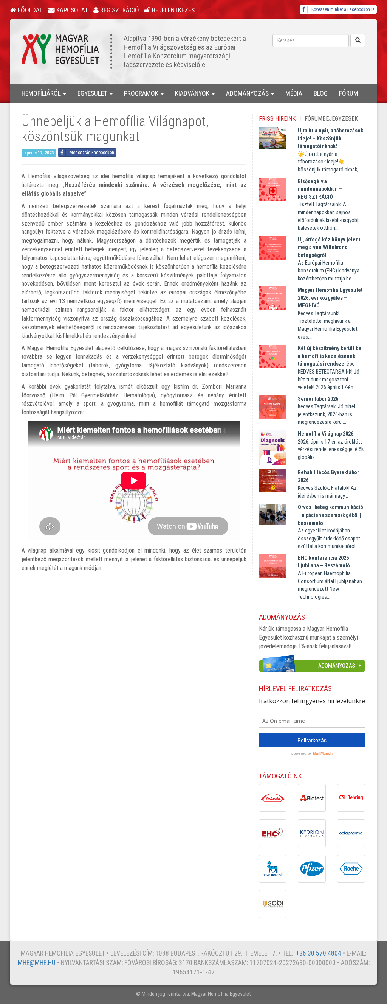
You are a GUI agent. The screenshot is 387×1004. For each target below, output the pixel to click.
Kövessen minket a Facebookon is (343, 9)
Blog (321, 93)
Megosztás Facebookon (92, 152)
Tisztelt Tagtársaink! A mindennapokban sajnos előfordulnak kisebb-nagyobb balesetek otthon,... (329, 204)
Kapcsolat (71, 10)
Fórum (348, 93)
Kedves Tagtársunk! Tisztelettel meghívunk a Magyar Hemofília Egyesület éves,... (330, 313)
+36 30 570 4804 (318, 953)
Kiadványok (193, 93)
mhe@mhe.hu (37, 963)
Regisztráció (119, 10)
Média (293, 93)
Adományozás (248, 93)
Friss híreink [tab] (277, 118)
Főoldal (29, 10)
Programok (142, 93)
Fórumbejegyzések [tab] (331, 118)
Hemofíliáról (42, 93)
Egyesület (93, 93)
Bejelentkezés (172, 10)
